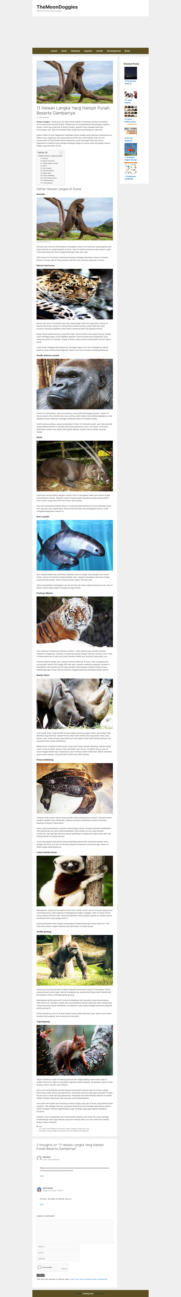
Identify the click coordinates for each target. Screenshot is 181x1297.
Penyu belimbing (48, 175)
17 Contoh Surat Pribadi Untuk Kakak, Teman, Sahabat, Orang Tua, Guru (64, 1129)
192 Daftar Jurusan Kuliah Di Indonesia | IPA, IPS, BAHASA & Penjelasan (64, 1131)
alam (40, 1126)
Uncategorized (114, 51)
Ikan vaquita (47, 168)
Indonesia (75, 51)
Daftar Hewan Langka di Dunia (51, 156)
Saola (45, 166)
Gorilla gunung (48, 180)
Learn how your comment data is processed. (89, 1279)
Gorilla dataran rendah (50, 163)
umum (54, 51)
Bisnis (127, 51)
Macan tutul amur (49, 161)
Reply (42, 1176)
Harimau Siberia (48, 170)
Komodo (45, 158)
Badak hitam (47, 173)
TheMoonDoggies (57, 7)
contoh (99, 51)
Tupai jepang (47, 183)
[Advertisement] (90, 32)
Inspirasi (88, 51)
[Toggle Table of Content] (60, 153)
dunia (64, 51)
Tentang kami (87, 1293)
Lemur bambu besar (50, 178)
